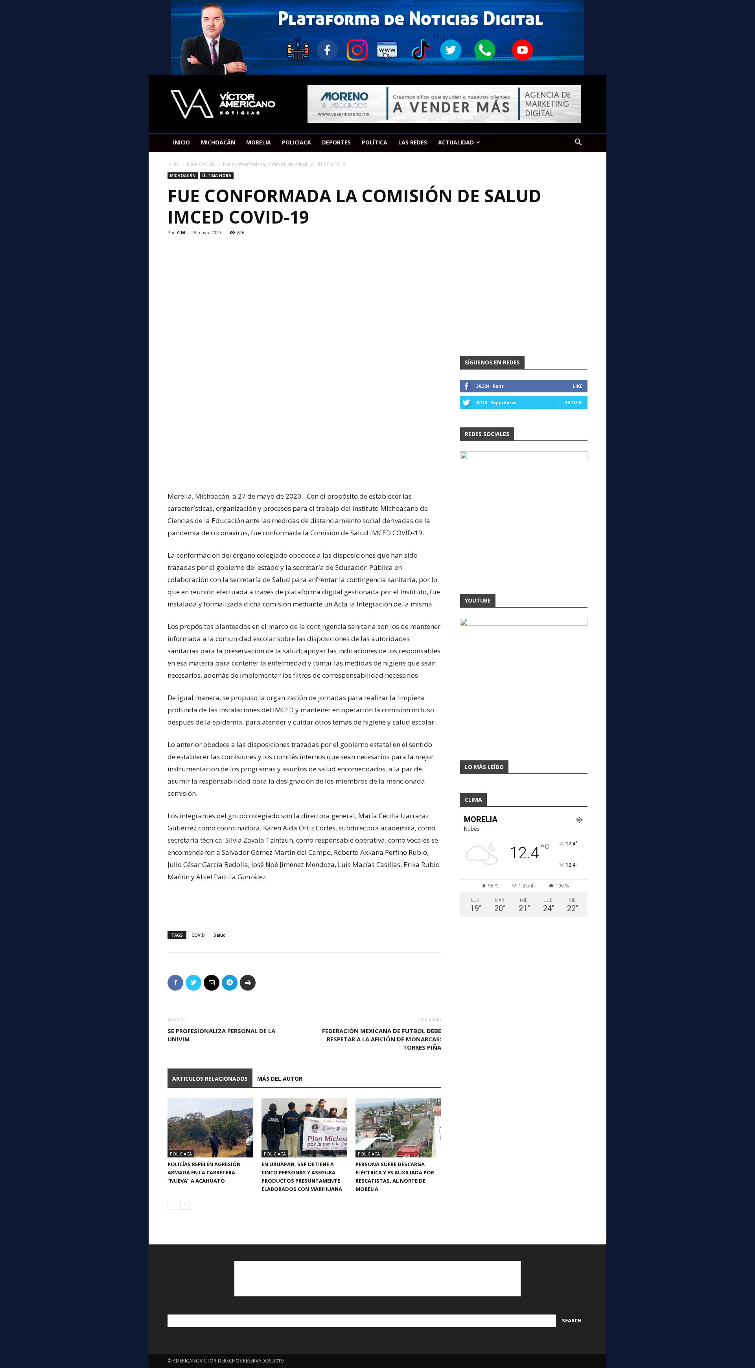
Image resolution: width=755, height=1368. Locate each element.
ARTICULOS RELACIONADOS (210, 1078)
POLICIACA (296, 142)
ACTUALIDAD (456, 142)
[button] (578, 143)
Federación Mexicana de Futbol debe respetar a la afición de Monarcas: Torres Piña (381, 1039)
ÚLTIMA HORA (216, 175)
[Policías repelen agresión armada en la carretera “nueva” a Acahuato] (210, 1127)
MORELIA (258, 142)
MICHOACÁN (218, 142)
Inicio (173, 164)
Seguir (573, 402)
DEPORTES (336, 142)
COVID (198, 935)
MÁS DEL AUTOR (279, 1078)
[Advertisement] (304, 470)
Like (577, 386)
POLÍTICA (374, 142)
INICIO (181, 142)
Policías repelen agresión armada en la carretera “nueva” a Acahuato (204, 1172)
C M (181, 232)
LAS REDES (412, 142)
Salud (220, 935)
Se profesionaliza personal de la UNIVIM (221, 1035)
